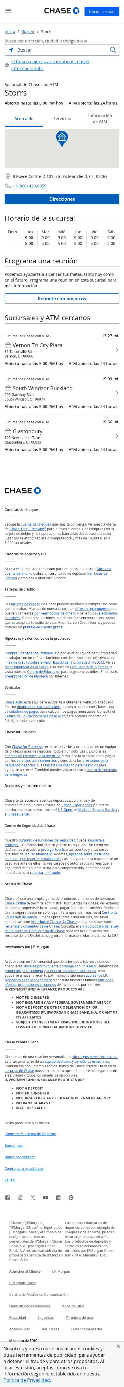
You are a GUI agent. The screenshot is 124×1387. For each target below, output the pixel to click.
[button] (118, 1346)
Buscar (28, 31)
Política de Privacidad (26, 1380)
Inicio (10, 31)
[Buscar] (113, 50)
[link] (7, 1198)
